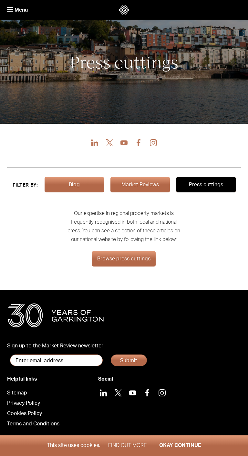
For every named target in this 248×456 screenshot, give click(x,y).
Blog (74, 184)
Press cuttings (206, 184)
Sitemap (17, 392)
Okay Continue (180, 445)
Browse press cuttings (123, 258)
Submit (128, 360)
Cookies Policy (24, 413)
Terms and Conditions (33, 423)
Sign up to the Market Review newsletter (55, 345)
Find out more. (128, 445)
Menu (20, 10)
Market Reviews (140, 184)
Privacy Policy (23, 403)
